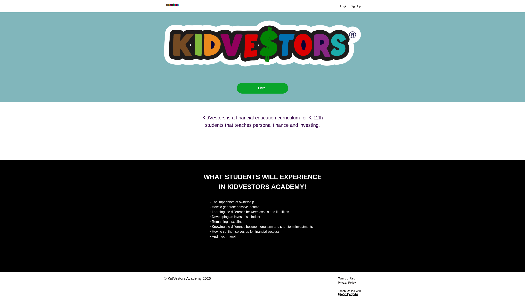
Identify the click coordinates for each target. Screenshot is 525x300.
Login (343, 6)
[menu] (349, 6)
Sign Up (356, 6)
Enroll (262, 88)
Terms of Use (346, 278)
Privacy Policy (347, 282)
